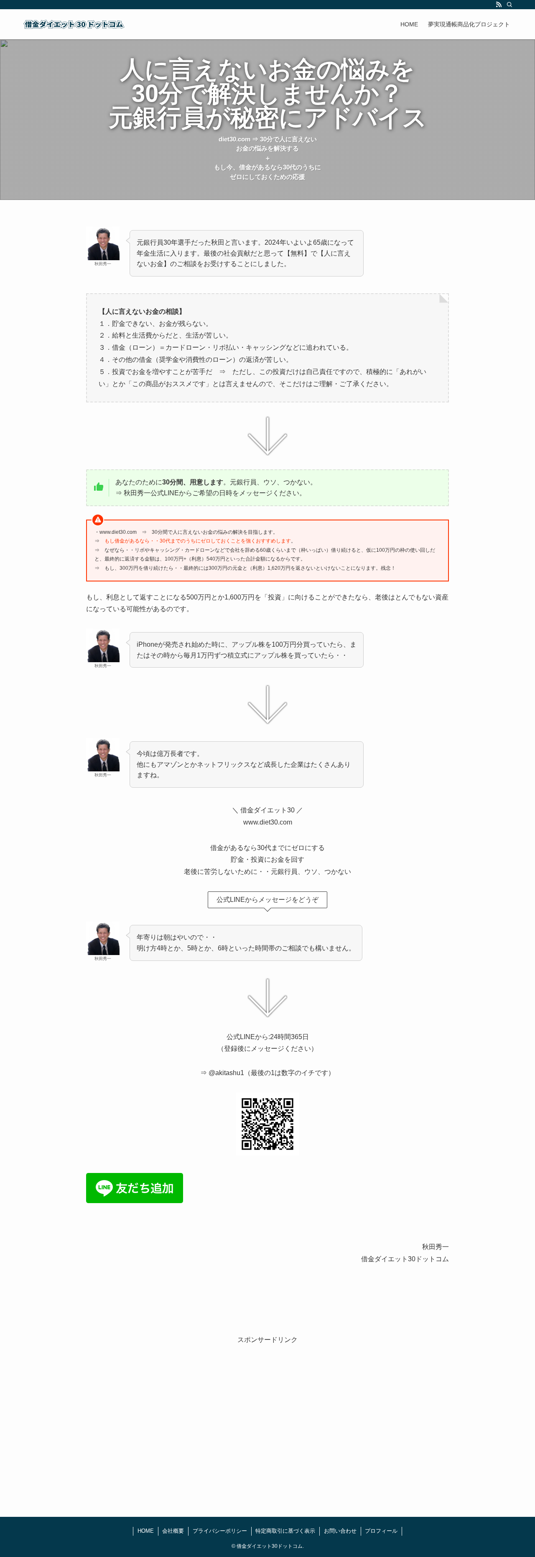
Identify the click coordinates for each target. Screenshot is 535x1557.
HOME (146, 1531)
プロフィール (381, 1531)
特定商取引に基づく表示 (285, 1531)
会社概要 (173, 1531)
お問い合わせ (340, 1531)
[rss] (498, 4)
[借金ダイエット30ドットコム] (74, 24)
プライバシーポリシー (220, 1531)
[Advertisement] (267, 1418)
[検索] (509, 4)
